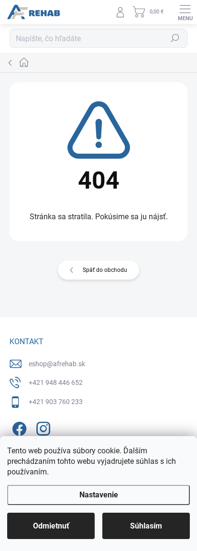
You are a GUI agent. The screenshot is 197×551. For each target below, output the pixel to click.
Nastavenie (98, 494)
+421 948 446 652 (56, 382)
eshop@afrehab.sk (57, 364)
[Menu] (185, 12)
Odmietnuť (51, 525)
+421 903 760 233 (56, 401)
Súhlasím (146, 525)
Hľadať (175, 38)
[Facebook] (18, 426)
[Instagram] (41, 426)
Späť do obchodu (105, 270)
